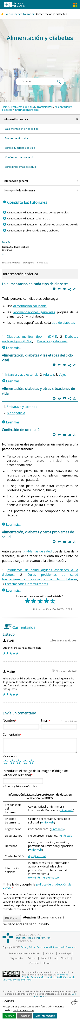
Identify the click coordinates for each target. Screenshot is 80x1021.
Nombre (9, 720)
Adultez (48, 374)
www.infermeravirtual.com (44, 877)
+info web (66, 810)
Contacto (34, 962)
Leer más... (11, 348)
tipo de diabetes (63, 322)
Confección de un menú (19, 157)
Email (59, 720)
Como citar (42, 262)
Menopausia (16, 413)
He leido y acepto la (37, 886)
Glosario (65, 958)
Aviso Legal (65, 953)
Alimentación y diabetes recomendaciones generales (38, 212)
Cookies (50, 953)
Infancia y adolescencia (21, 374)
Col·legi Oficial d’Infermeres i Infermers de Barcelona (48, 947)
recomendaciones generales (34, 312)
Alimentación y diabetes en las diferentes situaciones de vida (42, 224)
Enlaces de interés (11, 262)
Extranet (32, 958)
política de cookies (23, 1010)
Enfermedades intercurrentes (26, 584)
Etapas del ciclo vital (17, 138)
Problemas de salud (23, 107)
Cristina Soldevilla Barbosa (15, 246)
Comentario (11, 734)
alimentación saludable (30, 306)
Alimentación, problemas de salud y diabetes (33, 230)
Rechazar (24, 1016)
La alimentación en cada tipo (22, 128)
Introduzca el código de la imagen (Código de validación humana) (35, 773)
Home (5, 107)
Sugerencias (16, 958)
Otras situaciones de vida (20, 147)
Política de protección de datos (25, 953)
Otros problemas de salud (20, 166)
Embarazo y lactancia (22, 407)
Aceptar (9, 1016)
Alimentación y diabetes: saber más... (28, 218)
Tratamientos (45, 107)
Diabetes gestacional (52, 341)
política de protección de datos (37, 886)
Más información (45, 1016)
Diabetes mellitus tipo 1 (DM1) (32, 336)
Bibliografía (28, 262)
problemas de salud (37, 551)
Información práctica (27, 109)
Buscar (46, 962)
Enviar (11, 918)
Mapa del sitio (48, 958)
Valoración (10, 756)
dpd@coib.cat (37, 856)
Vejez (62, 374)
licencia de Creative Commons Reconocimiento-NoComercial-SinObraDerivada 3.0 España (39, 977)
